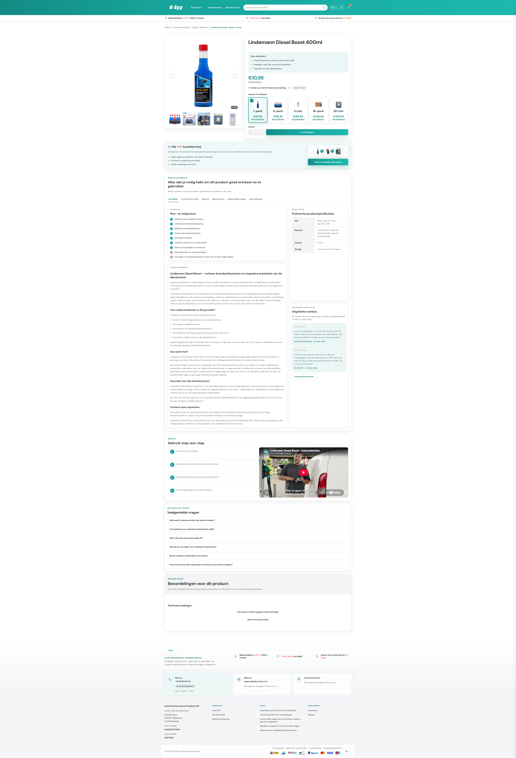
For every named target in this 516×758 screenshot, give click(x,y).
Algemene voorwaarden (296, 748)
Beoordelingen (256, 199)
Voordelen (173, 199)
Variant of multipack (257, 94)
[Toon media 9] (189, 119)
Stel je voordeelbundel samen (328, 162)
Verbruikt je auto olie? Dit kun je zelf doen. (278, 710)
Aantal (251, 127)
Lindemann (313, 710)
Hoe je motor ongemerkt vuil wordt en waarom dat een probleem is (280, 720)
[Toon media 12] (232, 119)
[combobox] (285, 7)
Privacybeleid (278, 748)
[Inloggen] (342, 7)
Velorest (311, 714)
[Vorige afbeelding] (171, 74)
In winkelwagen (307, 132)
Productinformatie (189, 199)
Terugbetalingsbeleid (332, 748)
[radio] (257, 110)
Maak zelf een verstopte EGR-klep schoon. (278, 730)
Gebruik (205, 199)
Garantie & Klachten (221, 719)
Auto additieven (181, 27)
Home (167, 27)
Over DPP (216, 710)
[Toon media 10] (203, 119)
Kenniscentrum (232, 7)
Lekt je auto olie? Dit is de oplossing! (276, 714)
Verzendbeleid (315, 748)
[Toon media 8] (174, 119)
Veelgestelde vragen (236, 199)
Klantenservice (215, 7)
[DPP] (175, 7)
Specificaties (218, 199)
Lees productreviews (303, 376)
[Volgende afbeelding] (235, 74)
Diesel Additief (199, 27)
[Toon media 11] (218, 119)
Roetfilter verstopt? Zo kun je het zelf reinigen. (280, 726)
